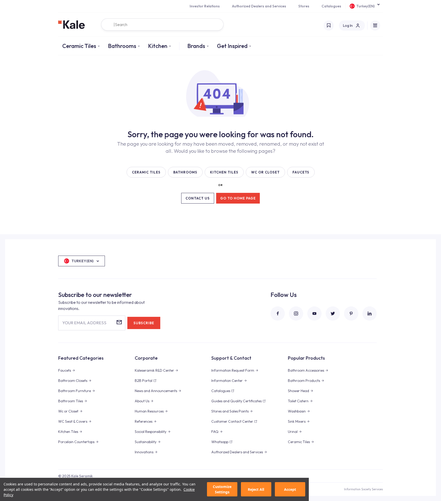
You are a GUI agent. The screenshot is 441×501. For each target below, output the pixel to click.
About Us (142, 401)
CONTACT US (198, 198)
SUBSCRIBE (143, 323)
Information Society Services (363, 489)
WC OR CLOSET (265, 172)
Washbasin (297, 411)
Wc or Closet (68, 411)
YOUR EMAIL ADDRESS (84, 322)
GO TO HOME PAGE (238, 198)
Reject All (256, 489)
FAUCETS (300, 172)
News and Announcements (156, 391)
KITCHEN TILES (224, 172)
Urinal (293, 431)
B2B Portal (143, 380)
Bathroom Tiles (70, 401)
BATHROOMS (185, 172)
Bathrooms (122, 45)
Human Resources (149, 411)
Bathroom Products (304, 380)
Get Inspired (232, 45)
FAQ (214, 431)
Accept (290, 489)
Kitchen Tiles (68, 431)
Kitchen (157, 45)
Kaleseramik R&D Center (154, 370)
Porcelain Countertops (76, 442)
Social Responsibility (150, 431)
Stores (303, 6)
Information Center (227, 380)
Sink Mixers (296, 421)
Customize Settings (222, 489)
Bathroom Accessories (306, 370)
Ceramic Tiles (79, 45)
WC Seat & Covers (72, 421)
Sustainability (145, 442)
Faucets (64, 370)
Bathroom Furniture (74, 391)
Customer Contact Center (232, 421)
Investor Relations (205, 6)
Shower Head (298, 391)
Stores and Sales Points (230, 411)
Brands (196, 45)
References (143, 421)
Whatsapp (219, 442)
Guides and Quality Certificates (236, 401)
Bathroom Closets (72, 380)
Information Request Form (232, 370)
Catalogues (331, 6)
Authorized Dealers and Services (259, 6)
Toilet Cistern (298, 401)
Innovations (144, 452)
